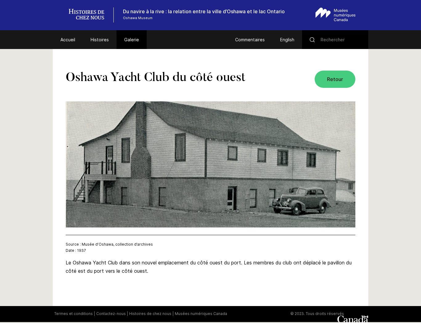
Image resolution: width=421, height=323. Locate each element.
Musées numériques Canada (201, 313)
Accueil (67, 39)
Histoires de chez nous (150, 313)
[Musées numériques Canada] (335, 14)
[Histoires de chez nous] (90, 14)
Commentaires (250, 39)
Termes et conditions (73, 313)
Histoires (100, 39)
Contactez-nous (111, 313)
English (287, 39)
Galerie (131, 39)
